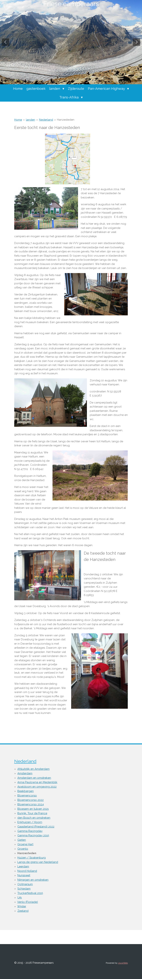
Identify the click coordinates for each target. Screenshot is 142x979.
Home (18, 119)
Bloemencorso (27, 795)
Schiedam (24, 888)
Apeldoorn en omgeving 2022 (37, 786)
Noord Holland (27, 871)
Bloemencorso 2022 (30, 800)
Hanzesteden (65, 119)
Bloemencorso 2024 (30, 804)
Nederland (46, 119)
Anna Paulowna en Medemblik (37, 782)
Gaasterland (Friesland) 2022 (35, 826)
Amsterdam (24, 773)
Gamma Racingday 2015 (33, 835)
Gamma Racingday (30, 831)
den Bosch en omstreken (33, 817)
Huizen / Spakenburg (31, 857)
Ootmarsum (25, 884)
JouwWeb (123, 963)
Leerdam (23, 866)
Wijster (21, 906)
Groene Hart (25, 844)
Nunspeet (23, 875)
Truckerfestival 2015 (30, 893)
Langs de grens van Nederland (37, 862)
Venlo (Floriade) (27, 902)
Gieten (21, 840)
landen (30, 119)
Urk (19, 897)
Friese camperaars (71, 4)
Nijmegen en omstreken (32, 879)
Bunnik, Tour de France (32, 813)
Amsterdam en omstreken (34, 777)
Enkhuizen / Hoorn (29, 822)
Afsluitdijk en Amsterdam (33, 769)
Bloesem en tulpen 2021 (33, 809)
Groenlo (22, 848)
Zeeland (22, 910)
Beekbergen (25, 791)
